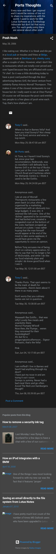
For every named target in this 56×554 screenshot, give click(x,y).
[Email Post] (10, 113)
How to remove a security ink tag (23, 422)
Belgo (44, 54)
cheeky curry (43, 58)
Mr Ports (19, 151)
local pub (11, 54)
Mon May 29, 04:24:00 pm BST (30, 183)
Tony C (18, 125)
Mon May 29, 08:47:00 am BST (30, 142)
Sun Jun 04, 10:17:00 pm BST (30, 352)
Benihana (27, 58)
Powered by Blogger (29, 542)
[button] (52, 38)
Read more (47, 448)
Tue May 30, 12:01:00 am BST (30, 268)
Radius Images (35, 548)
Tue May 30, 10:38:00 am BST (30, 303)
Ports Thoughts (28, 5)
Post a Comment (14, 400)
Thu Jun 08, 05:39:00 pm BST (30, 393)
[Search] (52, 6)
